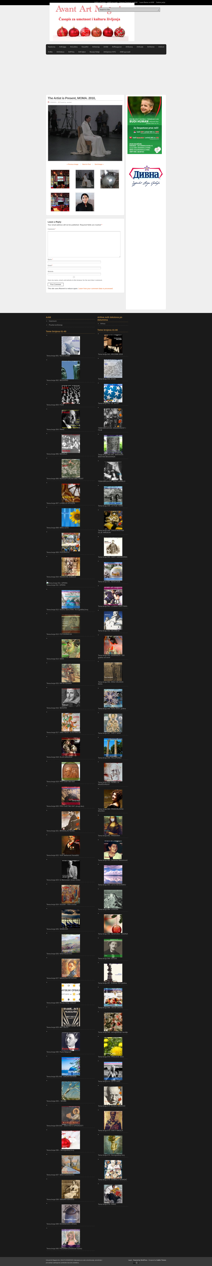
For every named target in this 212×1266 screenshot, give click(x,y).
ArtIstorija (96, 47)
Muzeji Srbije (95, 52)
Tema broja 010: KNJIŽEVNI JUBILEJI (61, 577)
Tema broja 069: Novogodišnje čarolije (113, 1032)
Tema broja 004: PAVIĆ (55, 429)
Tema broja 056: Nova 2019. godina (112, 709)
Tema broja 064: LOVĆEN (108, 909)
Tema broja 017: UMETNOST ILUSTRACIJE (63, 732)
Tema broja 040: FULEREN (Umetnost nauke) (64, 1249)
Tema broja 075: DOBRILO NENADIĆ (112, 1180)
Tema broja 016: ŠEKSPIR (56, 708)
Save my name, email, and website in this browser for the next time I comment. (75, 280)
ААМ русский (112, 2)
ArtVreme (150, 47)
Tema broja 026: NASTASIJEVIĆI (59, 954)
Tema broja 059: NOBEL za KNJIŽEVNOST (108, 783)
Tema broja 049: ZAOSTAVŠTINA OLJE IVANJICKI (111, 531)
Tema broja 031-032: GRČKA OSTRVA (61, 1077)
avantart (69, 102)
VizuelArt (84, 47)
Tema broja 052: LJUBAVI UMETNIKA (112, 606)
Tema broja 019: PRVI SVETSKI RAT (60, 782)
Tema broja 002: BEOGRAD (57, 380)
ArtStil (106, 47)
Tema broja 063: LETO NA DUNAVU (112, 885)
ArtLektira (74, 47)
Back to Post (86, 164)
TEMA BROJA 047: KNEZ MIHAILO (111, 481)
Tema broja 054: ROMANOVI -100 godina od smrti (111, 656)
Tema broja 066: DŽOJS (107, 958)
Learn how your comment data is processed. (96, 288)
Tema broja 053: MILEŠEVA (108, 631)
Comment (52, 229)
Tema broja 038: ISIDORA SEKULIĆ (60, 1199)
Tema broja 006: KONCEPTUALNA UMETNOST (65, 479)
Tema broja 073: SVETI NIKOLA (110, 1130)
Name (50, 259)
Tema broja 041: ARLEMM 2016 (110, 354)
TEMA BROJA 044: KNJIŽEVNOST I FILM (112, 429)
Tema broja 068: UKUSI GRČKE (110, 1008)
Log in (130, 1260)
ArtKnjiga (62, 47)
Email (50, 265)
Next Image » (99, 164)
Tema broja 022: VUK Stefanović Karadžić (62, 855)
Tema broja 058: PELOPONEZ (110, 758)
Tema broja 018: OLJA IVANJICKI (59, 757)
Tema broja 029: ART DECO (57, 1027)
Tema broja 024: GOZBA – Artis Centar (61, 904)
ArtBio (50, 52)
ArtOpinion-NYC (110, 52)
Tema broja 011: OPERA (55, 585)
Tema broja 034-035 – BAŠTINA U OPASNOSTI (64, 1126)
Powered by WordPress (140, 1260)
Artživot (161, 47)
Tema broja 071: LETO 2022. (109, 1081)
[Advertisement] (106, 73)
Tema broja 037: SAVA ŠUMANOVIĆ (60, 1175)
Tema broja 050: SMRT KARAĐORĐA (112, 557)
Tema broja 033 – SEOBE (56, 1101)
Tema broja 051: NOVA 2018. (109, 582)
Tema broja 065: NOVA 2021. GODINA (113, 934)
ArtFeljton (82, 52)
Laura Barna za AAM (146, 2)
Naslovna (51, 47)
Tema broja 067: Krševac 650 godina (112, 983)
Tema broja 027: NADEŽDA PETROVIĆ (61, 978)
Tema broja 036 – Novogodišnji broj (60, 1150)
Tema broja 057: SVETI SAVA (109, 733)
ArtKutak (140, 47)
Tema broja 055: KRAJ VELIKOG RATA (110, 683)
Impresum (53, 321)
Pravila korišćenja (55, 325)
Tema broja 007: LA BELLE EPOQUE (60, 503)
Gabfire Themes (161, 1260)
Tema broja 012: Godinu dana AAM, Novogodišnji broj (67, 610)
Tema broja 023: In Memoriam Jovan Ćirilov (63, 880)
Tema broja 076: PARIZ (107, 1204)
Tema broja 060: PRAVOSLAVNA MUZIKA (110, 810)
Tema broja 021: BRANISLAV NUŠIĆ (60, 831)
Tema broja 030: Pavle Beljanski (58, 1052)
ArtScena (129, 47)
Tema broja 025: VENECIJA (57, 929)
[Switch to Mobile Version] (136, 1262)
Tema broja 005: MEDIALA (56, 454)
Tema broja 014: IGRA (55, 659)
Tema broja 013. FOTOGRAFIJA (59, 634)
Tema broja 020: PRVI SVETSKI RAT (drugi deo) (65, 806)
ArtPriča (71, 52)
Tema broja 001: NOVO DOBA (58, 356)
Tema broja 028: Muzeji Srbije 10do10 (61, 1003)
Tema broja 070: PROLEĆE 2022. (111, 1057)
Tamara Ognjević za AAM (128, 2)
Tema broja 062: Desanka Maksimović (113, 860)
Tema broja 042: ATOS (107, 379)
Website (50, 271)
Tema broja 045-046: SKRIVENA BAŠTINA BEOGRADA (110, 456)
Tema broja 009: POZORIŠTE (58, 552)
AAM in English (99, 2)
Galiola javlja (160, 2)
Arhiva (102, 324)
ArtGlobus (60, 52)
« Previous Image (72, 164)
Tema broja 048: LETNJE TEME (110, 506)
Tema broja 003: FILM (55, 405)
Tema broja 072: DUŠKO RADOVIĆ (111, 1106)
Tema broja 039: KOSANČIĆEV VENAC (61, 1224)
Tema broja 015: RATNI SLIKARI (59, 683)
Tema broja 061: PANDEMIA (109, 836)
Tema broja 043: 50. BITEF (108, 403)
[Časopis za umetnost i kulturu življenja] (92, 22)
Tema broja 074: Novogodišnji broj (111, 1155)
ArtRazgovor (117, 47)
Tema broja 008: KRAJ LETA (57, 528)
